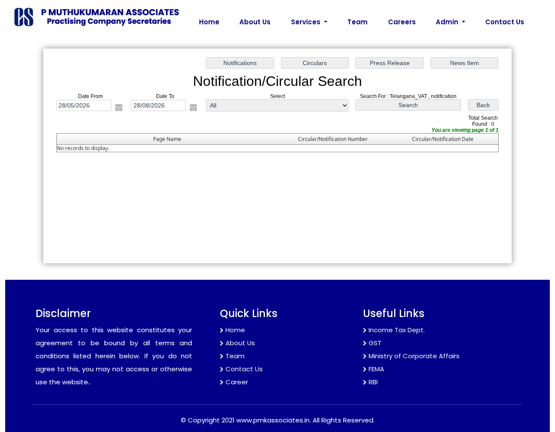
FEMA (376, 368)
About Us (255, 21)
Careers (402, 21)
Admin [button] (448, 21)
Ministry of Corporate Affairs (414, 355)
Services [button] (306, 21)
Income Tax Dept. (397, 329)
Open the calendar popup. (119, 107)
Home (209, 21)
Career (236, 381)
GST (375, 342)
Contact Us (504, 21)
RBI (373, 381)
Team (357, 21)
